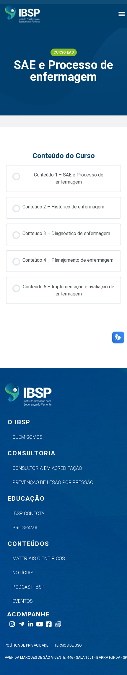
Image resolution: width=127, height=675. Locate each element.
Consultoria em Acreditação (47, 468)
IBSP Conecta (28, 513)
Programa (25, 528)
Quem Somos (27, 437)
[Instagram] (12, 624)
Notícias (22, 573)
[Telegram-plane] (21, 624)
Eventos (22, 601)
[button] (121, 14)
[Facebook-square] (48, 624)
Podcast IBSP (28, 587)
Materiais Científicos (38, 558)
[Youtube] (39, 624)
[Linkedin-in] (30, 624)
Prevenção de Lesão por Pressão (52, 482)
